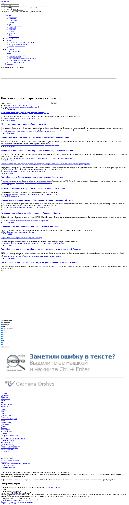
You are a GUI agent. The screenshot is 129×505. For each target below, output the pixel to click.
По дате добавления (34, 11)
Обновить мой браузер (54, 487)
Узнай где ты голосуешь (17, 46)
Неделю (19, 105)
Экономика (13, 17)
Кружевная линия (7, 442)
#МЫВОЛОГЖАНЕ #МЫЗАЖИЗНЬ (13, 439)
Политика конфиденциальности (12, 500)
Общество (12, 19)
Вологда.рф (5, 2)
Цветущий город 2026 (16, 62)
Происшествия (14, 37)
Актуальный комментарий (10, 435)
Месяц (25, 105)
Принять (4, 503)
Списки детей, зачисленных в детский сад (15, 464)
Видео (3, 420)
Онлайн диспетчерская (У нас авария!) (22, 42)
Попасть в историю (7, 440)
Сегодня (14, 105)
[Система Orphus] (64, 390)
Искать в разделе (6, 9)
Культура (12, 33)
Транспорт (12, 29)
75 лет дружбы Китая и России (19, 60)
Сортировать (5, 11)
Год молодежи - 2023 (8, 465)
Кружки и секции (7, 458)
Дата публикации (7, 103)
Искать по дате (6, 7)
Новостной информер (8, 467)
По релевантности (18, 11)
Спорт (11, 35)
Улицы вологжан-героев (17, 55)
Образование (13, 20)
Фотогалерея (9, 49)
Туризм (11, 31)
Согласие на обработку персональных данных (17, 502)
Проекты (8, 53)
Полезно (8, 40)
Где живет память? (7, 444)
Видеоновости (6, 422)
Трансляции (9, 64)
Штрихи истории (15, 57)
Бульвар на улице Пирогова (10, 446)
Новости (8, 15)
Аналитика (4, 417)
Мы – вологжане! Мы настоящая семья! (22, 58)
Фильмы (4, 428)
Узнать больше (12, 503)
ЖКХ (11, 24)
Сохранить (5, 347)
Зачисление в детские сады (18, 44)
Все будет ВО (5, 451)
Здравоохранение (15, 26)
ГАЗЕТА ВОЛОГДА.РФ (9, 419)
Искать (54, 103)
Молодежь (12, 28)
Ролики (3, 426)
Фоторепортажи (14, 51)
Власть (11, 22)
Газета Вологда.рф (11, 38)
